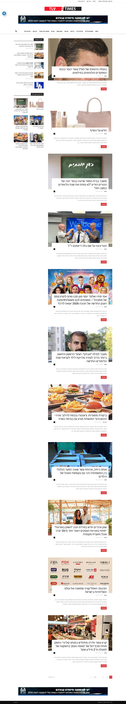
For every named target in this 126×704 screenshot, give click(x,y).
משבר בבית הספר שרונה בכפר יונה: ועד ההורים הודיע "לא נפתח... (21, 110)
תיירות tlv (27, 31)
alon (105, 76)
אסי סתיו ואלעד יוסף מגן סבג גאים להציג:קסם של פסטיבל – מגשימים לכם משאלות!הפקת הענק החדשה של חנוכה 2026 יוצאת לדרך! (80, 300)
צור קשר (89, 1)
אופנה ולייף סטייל (44, 31)
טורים (52, 31)
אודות (94, 1)
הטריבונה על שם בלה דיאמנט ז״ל (87, 245)
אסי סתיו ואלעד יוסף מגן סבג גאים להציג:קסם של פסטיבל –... (21, 128)
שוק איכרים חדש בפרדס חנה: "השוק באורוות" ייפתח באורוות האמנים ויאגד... (24, 74)
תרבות (66, 31)
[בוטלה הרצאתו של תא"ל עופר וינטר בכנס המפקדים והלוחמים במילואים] (80, 59)
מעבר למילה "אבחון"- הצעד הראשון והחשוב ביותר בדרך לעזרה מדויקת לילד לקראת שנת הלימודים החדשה (81, 358)
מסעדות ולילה (89, 31)
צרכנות (35, 31)
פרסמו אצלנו (81, 1)
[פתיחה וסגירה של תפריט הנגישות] (4, 13)
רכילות (72, 31)
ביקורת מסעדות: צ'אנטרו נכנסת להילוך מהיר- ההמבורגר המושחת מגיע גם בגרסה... (23, 55)
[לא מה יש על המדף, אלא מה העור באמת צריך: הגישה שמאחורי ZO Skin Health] (39, 85)
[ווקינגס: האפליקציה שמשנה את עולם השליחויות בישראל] (80, 575)
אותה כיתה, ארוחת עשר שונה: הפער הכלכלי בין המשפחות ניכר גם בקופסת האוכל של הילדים (82, 473)
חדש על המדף (98, 130)
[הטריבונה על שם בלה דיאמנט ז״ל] (80, 229)
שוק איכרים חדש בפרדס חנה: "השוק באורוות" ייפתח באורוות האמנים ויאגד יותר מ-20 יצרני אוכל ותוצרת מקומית (81, 531)
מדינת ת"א (80, 31)
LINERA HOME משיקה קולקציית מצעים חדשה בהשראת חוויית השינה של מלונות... (24, 64)
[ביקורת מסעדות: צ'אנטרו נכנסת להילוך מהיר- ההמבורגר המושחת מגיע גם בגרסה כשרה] (80, 402)
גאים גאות (59, 31)
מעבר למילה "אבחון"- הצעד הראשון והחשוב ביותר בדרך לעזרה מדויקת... (37, 145)
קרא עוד (104, 89)
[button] (16, 31)
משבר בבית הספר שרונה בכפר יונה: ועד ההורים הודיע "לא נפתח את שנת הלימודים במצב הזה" (82, 184)
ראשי (96, 31)
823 (95, 677)
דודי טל (105, 422)
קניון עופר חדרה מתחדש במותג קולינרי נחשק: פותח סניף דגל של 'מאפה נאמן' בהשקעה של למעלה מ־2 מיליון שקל (80, 646)
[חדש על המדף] (80, 114)
